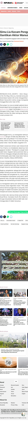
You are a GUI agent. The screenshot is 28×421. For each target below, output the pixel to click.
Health (9, 11)
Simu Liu (2, 220)
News (1, 389)
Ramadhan (13, 395)
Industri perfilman (4, 224)
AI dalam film (20, 220)
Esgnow (2, 393)
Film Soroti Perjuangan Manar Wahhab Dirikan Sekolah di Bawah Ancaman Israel (6, 126)
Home (1, 28)
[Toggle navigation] (1, 3)
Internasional (3, 391)
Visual (12, 393)
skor (20, 7)
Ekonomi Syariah (12, 7)
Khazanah (2, 387)
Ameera (5, 28)
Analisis (13, 389)
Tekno (18, 11)
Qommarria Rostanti (18, 41)
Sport (23, 389)
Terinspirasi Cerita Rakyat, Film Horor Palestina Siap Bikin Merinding (19, 125)
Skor (23, 385)
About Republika (4, 402)
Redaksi (13, 402)
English (23, 393)
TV (0, 395)
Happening (3, 11)
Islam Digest (25, 387)
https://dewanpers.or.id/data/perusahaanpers (12, 413)
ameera (3, 7)
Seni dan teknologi (15, 224)
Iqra (12, 387)
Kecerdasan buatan (11, 220)
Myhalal (14, 11)
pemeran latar (4, 109)
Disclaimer (2, 405)
